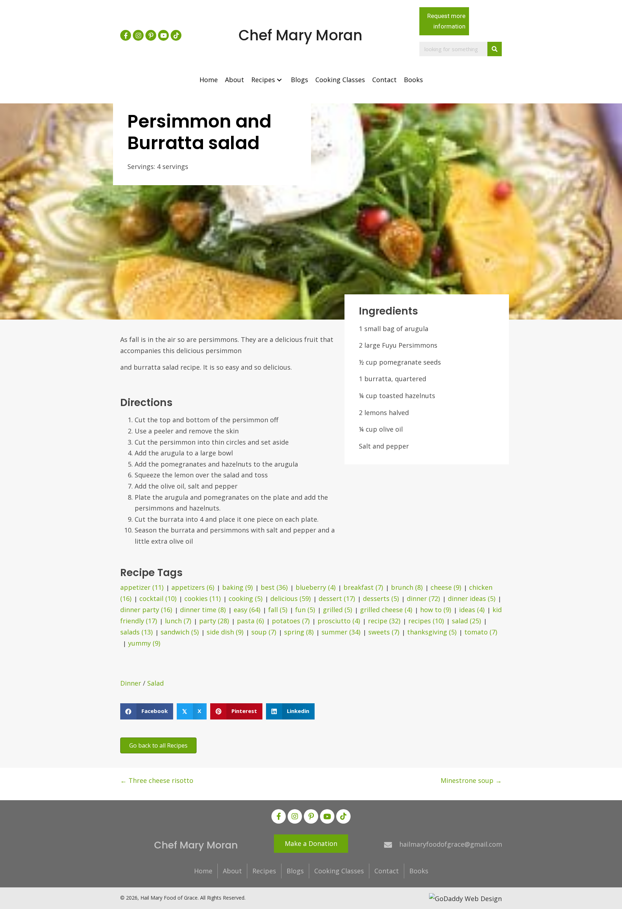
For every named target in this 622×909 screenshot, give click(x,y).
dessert (337, 598)
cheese (446, 587)
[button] (125, 35)
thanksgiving (431, 632)
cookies (202, 598)
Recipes (264, 870)
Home (203, 870)
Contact (386, 870)
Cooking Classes (339, 870)
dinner (423, 598)
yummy (144, 643)
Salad (155, 683)
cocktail (157, 598)
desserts (381, 598)
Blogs (295, 870)
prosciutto (338, 620)
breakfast (363, 587)
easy (247, 609)
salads (136, 632)
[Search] (494, 49)
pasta (250, 620)
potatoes (291, 620)
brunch (407, 587)
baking (237, 587)
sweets (383, 632)
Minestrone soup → (471, 780)
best (274, 587)
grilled (337, 609)
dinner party (146, 609)
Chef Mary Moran (300, 35)
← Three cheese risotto (156, 780)
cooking (245, 598)
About (232, 870)
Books (418, 870)
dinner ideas (471, 598)
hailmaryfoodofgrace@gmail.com (450, 844)
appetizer (141, 587)
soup (263, 632)
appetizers (192, 587)
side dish (225, 632)
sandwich (180, 632)
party (214, 620)
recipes (426, 620)
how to (435, 609)
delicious (290, 598)
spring (299, 632)
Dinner (130, 683)
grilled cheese (386, 609)
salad (466, 620)
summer (340, 632)
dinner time (203, 609)
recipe (384, 620)
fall (277, 609)
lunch (178, 620)
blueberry (315, 587)
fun (305, 609)
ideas (471, 609)
